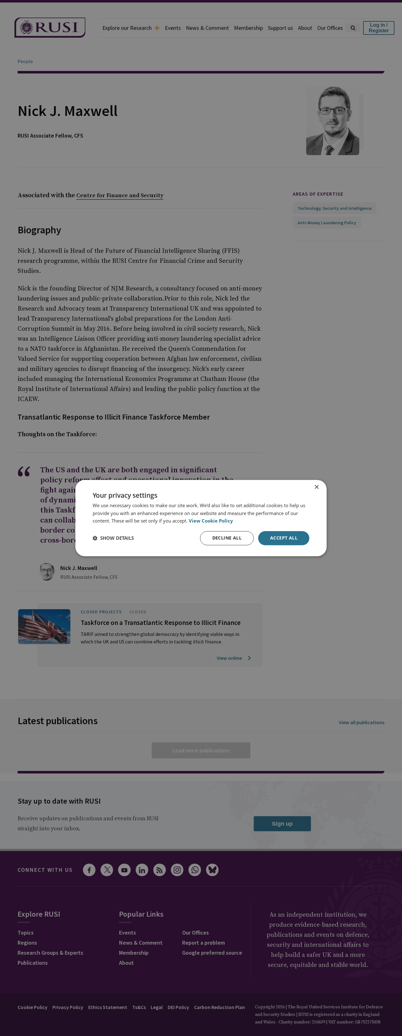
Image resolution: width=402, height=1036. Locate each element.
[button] (113, 538)
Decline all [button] (227, 538)
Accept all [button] (283, 538)
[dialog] (201, 518)
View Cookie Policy (211, 521)
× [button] (316, 487)
